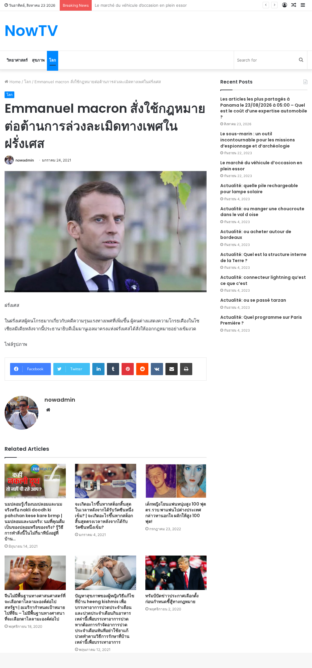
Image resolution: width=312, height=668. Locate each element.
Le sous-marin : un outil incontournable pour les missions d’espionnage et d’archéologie (257, 140)
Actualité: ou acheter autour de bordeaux (255, 235)
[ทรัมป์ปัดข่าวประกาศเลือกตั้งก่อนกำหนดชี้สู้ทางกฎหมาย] (176, 573)
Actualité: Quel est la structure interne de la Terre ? (263, 257)
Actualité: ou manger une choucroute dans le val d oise (262, 212)
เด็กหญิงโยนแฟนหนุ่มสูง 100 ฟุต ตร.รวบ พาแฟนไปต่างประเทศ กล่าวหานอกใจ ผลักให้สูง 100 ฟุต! (175, 512)
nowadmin (25, 160)
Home (14, 81)
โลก (52, 60)
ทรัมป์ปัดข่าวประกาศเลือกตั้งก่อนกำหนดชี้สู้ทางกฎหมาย (172, 599)
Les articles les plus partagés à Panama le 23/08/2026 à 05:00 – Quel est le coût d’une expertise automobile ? (263, 108)
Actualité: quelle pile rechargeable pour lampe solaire (259, 189)
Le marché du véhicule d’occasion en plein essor (261, 166)
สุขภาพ (38, 60)
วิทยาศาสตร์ (17, 60)
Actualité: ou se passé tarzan (253, 300)
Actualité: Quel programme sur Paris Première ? (261, 320)
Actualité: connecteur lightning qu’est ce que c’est (263, 280)
